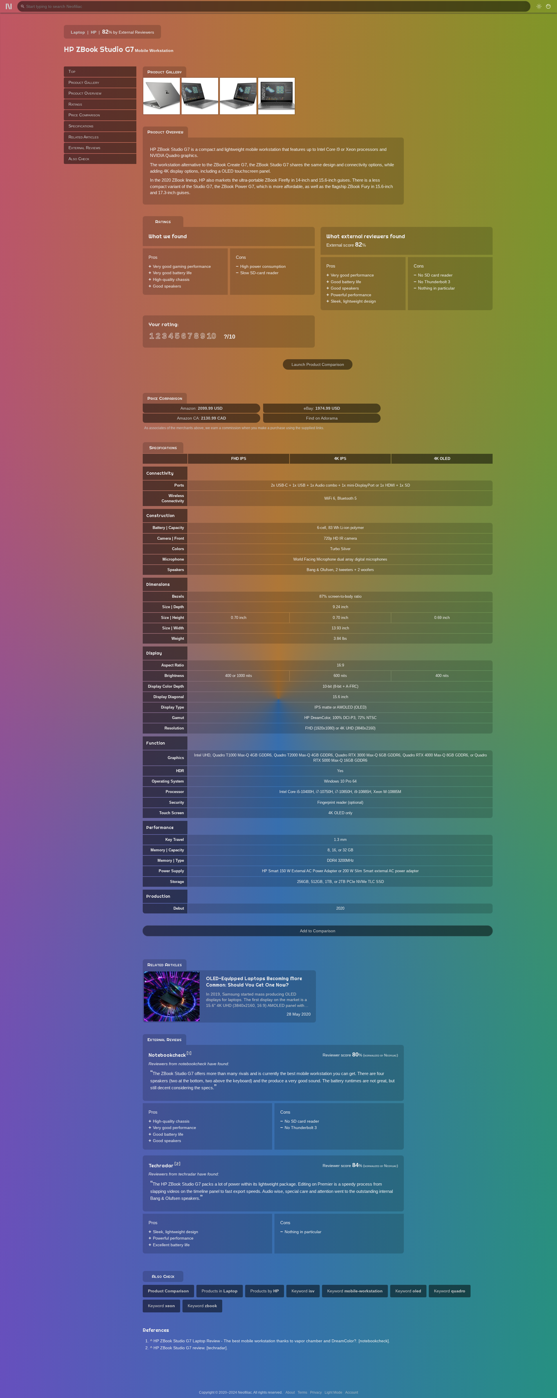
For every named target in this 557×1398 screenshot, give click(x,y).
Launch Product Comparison (318, 364)
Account (351, 1392)
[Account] (548, 6)
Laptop (78, 32)
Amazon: (201, 408)
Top (71, 71)
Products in (220, 1291)
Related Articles (83, 136)
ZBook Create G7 (230, 164)
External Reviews (84, 147)
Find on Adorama (322, 418)
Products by (264, 1291)
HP (93, 32)
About (290, 1392)
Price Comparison (84, 115)
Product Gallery (83, 82)
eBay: (322, 408)
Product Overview (84, 93)
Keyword (303, 1291)
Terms (302, 1392)
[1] (189, 1053)
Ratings (75, 104)
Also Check (78, 158)
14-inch (303, 180)
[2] (177, 1163)
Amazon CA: (201, 418)
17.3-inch (167, 192)
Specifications (80, 126)
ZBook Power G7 (237, 186)
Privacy (316, 1392)
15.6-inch (327, 180)
